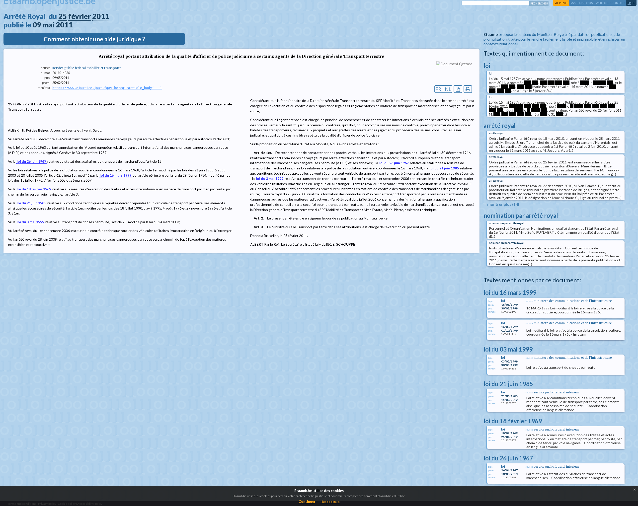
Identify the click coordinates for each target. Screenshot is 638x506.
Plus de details (330, 502)
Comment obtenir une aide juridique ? (94, 39)
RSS (573, 2)
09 (37, 24)
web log (602, 2)
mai (48, 24)
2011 (100, 16)
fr (629, 2)
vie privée (561, 2)
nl (633, 2)
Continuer (307, 501)
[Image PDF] (458, 89)
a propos (586, 2)
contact (618, 2)
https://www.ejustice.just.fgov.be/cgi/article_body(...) (107, 88)
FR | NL (443, 89)
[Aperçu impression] (468, 89)
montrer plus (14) (503, 204)
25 (62, 16)
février (79, 16)
